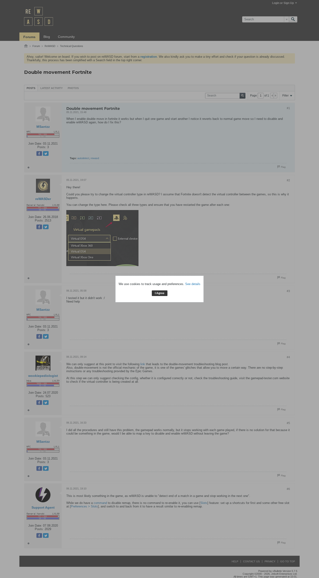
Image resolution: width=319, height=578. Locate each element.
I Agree (159, 293)
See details (192, 284)
